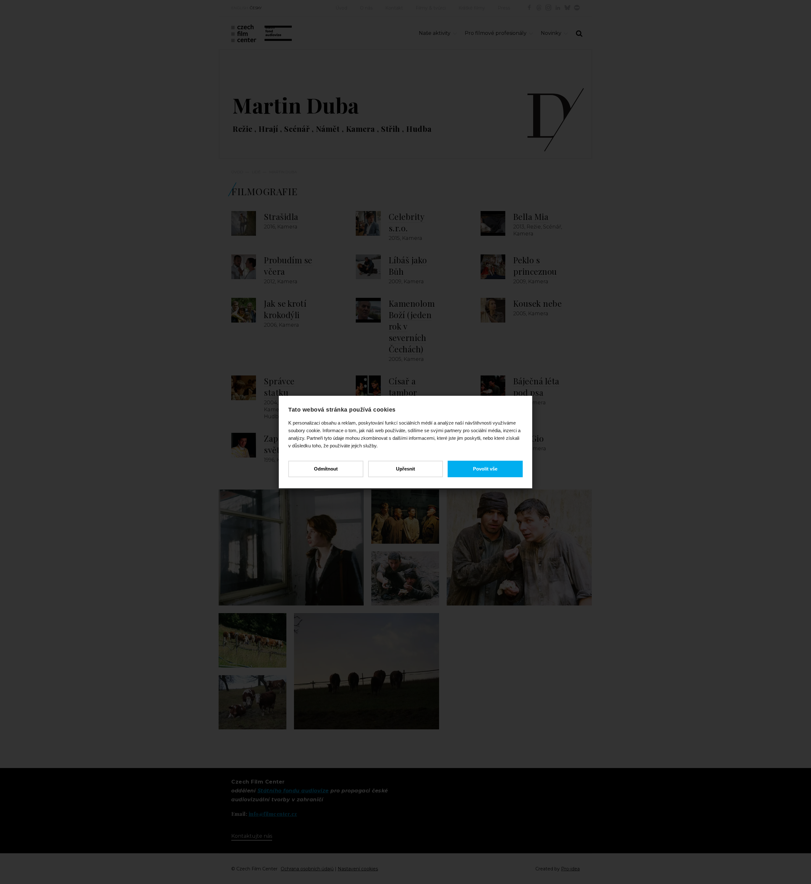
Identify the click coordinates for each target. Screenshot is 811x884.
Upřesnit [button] (405, 468)
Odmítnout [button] (326, 468)
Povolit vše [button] (485, 468)
